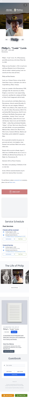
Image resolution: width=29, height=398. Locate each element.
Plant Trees (20, 239)
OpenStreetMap (16, 387)
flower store (12, 182)
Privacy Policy (10, 385)
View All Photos (14, 287)
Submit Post (14, 374)
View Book (6, 332)
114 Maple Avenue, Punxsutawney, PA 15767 (15, 236)
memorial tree (18, 180)
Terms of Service (18, 385)
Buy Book (14, 332)
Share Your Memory (8, 351)
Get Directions (8, 239)
